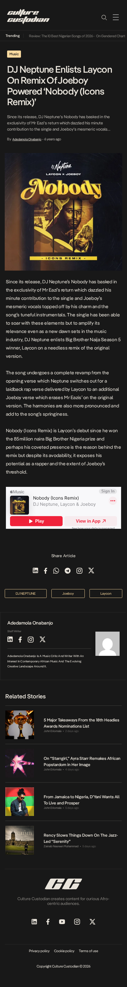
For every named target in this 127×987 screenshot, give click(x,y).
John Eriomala (52, 731)
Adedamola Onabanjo (26, 139)
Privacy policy (39, 951)
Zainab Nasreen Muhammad (61, 846)
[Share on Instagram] (79, 571)
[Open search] (104, 17)
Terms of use (88, 951)
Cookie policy (64, 951)
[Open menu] (116, 17)
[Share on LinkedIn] (35, 571)
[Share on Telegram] (68, 571)
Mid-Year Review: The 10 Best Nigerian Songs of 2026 (49, 36)
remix (74, 348)
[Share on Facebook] (45, 571)
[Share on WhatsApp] (56, 571)
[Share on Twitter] (91, 571)
